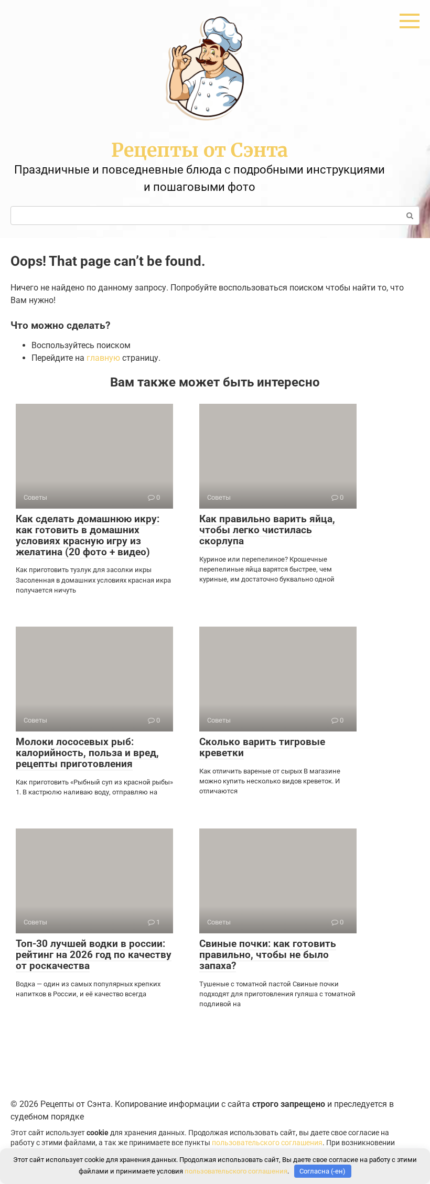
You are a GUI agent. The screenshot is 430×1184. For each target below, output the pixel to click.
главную (103, 358)
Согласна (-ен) (322, 1171)
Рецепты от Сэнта (199, 150)
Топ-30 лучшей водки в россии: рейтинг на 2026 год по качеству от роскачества (93, 955)
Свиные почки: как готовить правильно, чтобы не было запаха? (267, 955)
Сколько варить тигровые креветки (262, 747)
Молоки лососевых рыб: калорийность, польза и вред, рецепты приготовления (87, 753)
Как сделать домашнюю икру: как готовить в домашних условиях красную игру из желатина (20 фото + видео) (87, 535)
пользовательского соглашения (267, 1142)
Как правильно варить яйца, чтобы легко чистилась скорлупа (267, 530)
